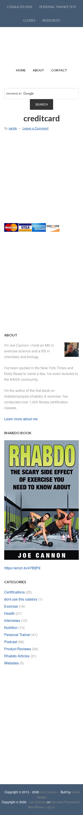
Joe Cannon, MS (41, 45)
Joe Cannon (48, 792)
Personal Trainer (17, 634)
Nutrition (10, 627)
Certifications (14, 592)
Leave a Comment (35, 128)
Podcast (10, 641)
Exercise (11, 606)
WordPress (36, 807)
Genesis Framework (65, 802)
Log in (50, 807)
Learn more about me (21, 418)
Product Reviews (17, 648)
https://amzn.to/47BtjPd (22, 567)
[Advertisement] (41, 178)
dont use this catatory (20, 599)
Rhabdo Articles (16, 655)
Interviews (12, 620)
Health (9, 613)
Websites (11, 663)
